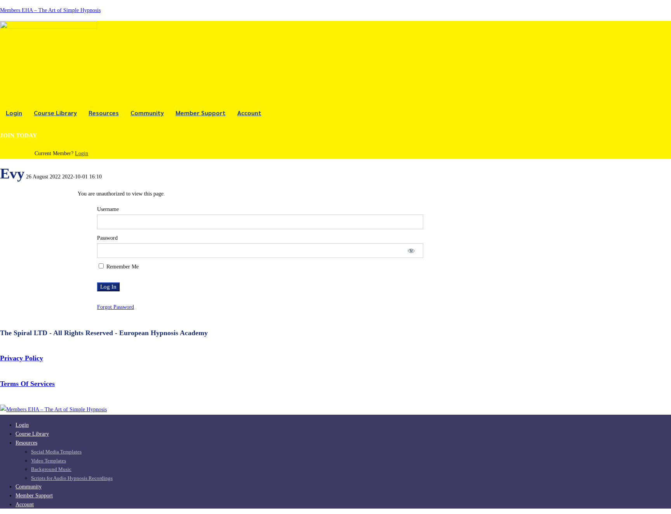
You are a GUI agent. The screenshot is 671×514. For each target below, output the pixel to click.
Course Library (55, 113)
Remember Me (122, 267)
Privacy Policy (21, 358)
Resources (104, 113)
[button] (61, 135)
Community (147, 113)
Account (249, 113)
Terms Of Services (27, 384)
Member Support (201, 113)
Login (14, 113)
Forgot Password (115, 307)
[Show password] (411, 250)
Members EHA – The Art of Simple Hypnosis (50, 10)
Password (107, 238)
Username (108, 209)
